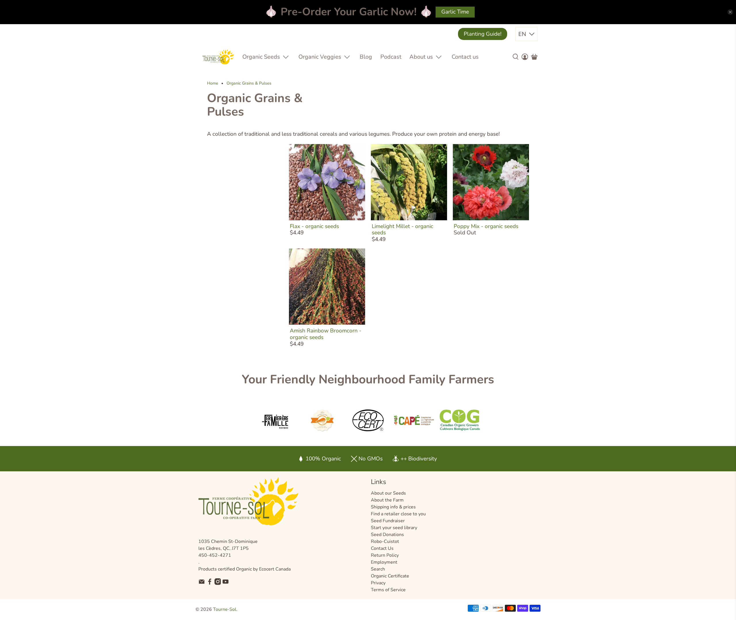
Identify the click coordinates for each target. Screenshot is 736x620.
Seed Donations (387, 534)
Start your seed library (394, 528)
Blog (366, 57)
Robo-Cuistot (385, 541)
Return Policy (385, 555)
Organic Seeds (261, 57)
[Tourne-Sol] (218, 56)
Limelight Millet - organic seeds (402, 230)
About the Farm (387, 500)
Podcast (390, 57)
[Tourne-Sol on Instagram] (217, 583)
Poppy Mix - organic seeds (486, 226)
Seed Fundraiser (388, 521)
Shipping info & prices (393, 507)
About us (421, 57)
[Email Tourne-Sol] (201, 583)
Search (378, 569)
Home (212, 83)
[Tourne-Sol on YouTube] (225, 583)
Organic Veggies (319, 57)
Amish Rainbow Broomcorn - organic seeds (325, 334)
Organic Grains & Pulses (249, 83)
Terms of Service (388, 590)
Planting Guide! (482, 34)
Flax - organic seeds (314, 226)
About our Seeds (388, 493)
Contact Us (382, 548)
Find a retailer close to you (398, 514)
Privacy (378, 583)
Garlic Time (455, 12)
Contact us (465, 57)
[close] (730, 12)
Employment (384, 562)
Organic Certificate (390, 576)
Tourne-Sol (224, 609)
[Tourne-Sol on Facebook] (209, 583)
